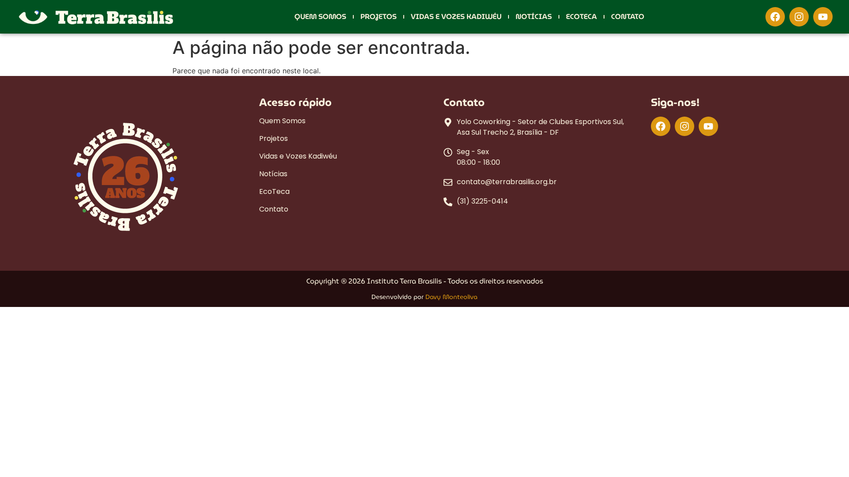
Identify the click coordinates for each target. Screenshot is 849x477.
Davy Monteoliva (451, 297)
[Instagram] (799, 16)
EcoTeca (581, 16)
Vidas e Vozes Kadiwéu (456, 16)
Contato (627, 16)
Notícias (534, 16)
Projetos (378, 16)
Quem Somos (320, 16)
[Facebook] (775, 16)
